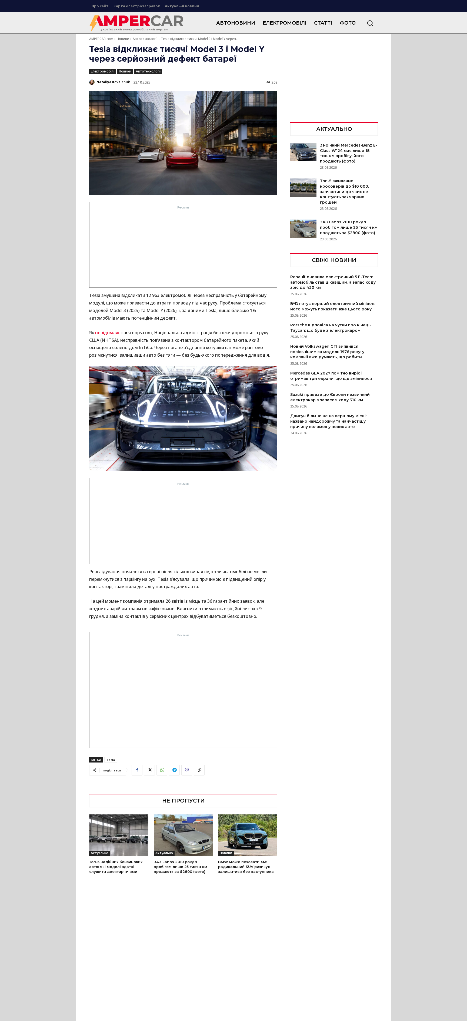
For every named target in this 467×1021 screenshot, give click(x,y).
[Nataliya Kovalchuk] (92, 82)
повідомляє (107, 333)
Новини (123, 39)
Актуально (99, 853)
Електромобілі (102, 71)
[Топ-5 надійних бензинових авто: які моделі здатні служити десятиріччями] (118, 835)
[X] (149, 770)
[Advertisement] (183, 248)
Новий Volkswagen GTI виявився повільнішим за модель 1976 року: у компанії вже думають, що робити (327, 351)
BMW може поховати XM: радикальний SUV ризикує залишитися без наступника (246, 867)
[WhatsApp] (161, 770)
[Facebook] (137, 770)
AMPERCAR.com (101, 39)
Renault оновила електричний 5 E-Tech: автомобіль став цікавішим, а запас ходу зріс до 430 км (333, 282)
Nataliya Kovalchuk (113, 82)
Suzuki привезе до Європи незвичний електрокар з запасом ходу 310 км (330, 397)
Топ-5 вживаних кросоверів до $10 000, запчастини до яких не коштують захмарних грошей (344, 191)
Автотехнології (145, 39)
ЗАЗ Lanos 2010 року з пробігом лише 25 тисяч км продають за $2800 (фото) (180, 867)
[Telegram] (174, 770)
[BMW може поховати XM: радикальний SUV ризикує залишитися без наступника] (247, 835)
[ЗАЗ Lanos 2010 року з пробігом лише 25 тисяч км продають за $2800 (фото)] (183, 835)
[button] (370, 23)
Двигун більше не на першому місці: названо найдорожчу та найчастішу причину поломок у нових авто (328, 421)
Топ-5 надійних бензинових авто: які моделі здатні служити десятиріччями (115, 867)
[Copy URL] (199, 770)
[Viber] (186, 770)
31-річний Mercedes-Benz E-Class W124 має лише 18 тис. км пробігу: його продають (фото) (348, 153)
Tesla (110, 760)
